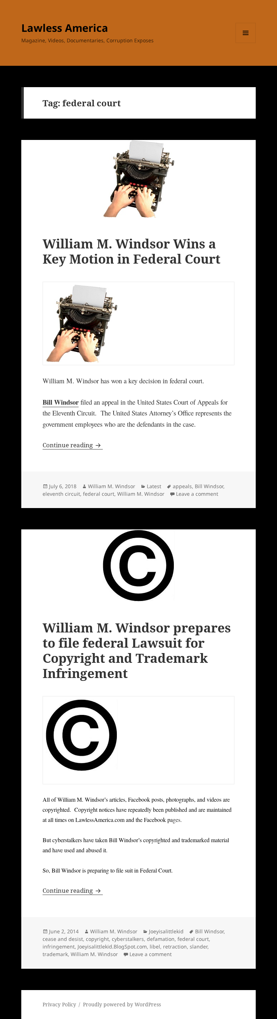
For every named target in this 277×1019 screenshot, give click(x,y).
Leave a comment (197, 493)
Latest (154, 486)
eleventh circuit (61, 493)
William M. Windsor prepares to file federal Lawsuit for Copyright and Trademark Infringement (137, 650)
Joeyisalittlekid (166, 931)
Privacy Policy (59, 1004)
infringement (59, 946)
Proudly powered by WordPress (122, 1004)
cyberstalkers (128, 938)
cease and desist (63, 938)
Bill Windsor (61, 402)
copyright (97, 938)
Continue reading (73, 445)
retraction (175, 946)
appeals (182, 486)
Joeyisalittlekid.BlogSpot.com (112, 946)
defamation (161, 938)
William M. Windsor (111, 486)
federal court (98, 493)
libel (155, 946)
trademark (55, 954)
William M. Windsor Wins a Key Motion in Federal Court (131, 251)
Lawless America (64, 28)
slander (198, 946)
